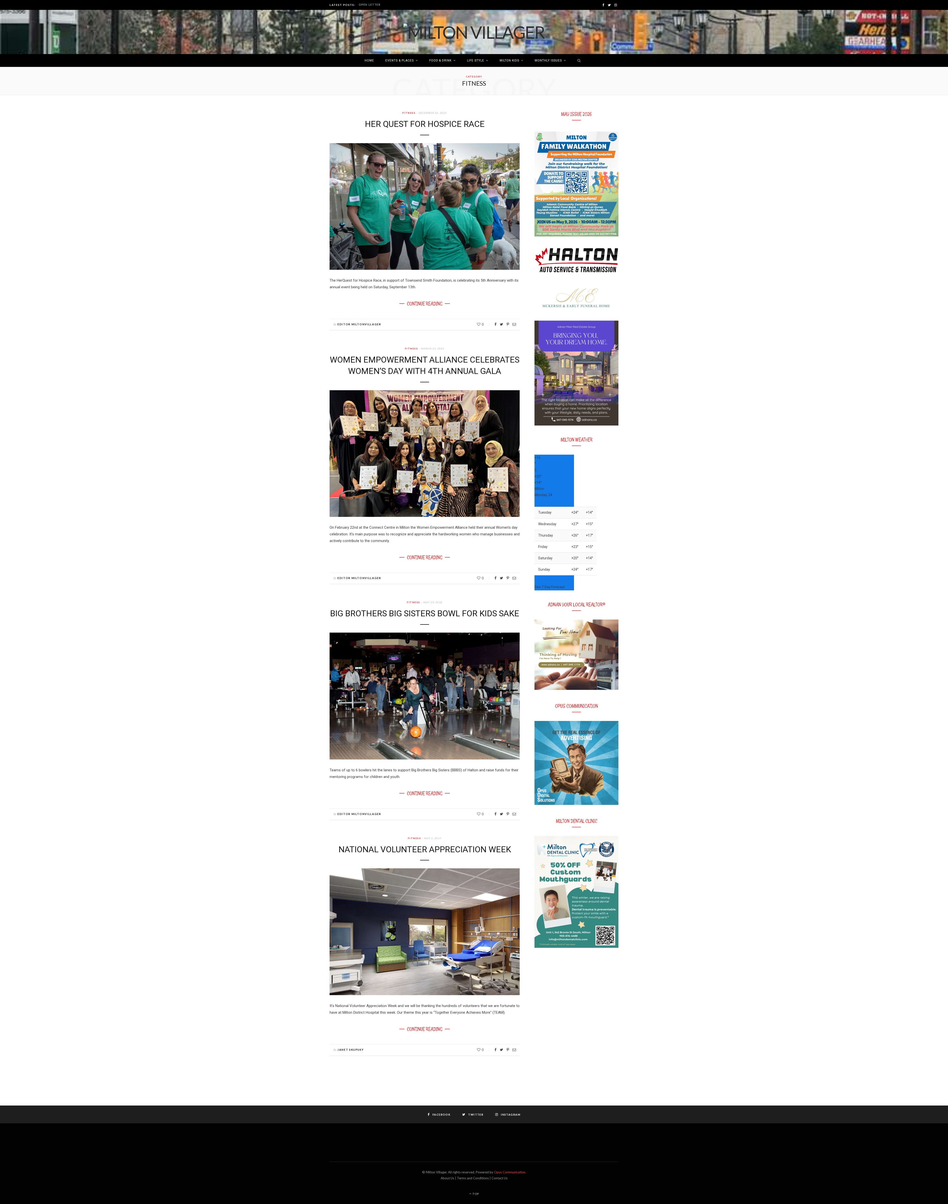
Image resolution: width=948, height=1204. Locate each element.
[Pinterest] (508, 324)
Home (369, 60)
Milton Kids (509, 60)
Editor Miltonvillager (359, 324)
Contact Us (500, 1178)
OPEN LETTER (369, 4)
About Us (447, 1178)
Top (475, 1194)
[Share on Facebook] (495, 324)
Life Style (475, 60)
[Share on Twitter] (501, 324)
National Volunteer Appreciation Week (424, 849)
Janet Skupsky (350, 1049)
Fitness (409, 112)
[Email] (514, 324)
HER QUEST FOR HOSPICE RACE (425, 124)
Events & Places (399, 60)
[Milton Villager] (474, 32)
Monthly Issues (548, 60)
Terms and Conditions (473, 1178)
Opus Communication (509, 1172)
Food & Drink (440, 60)
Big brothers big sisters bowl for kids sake (424, 613)
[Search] (577, 60)
